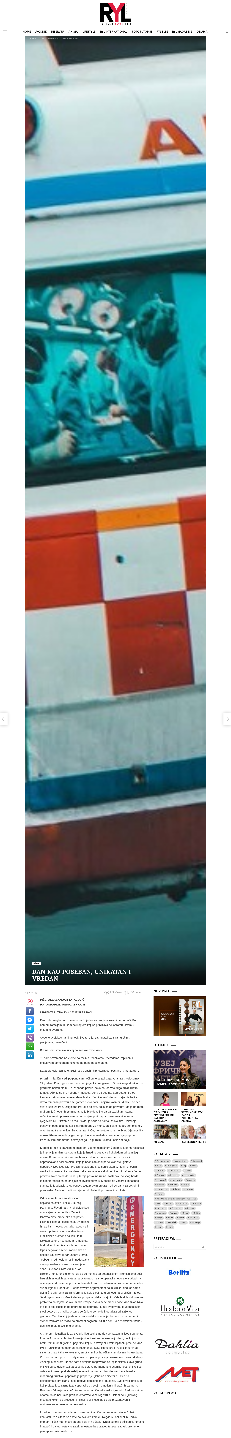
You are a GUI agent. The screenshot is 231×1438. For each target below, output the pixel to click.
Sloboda (161, 1213)
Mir (158, 1204)
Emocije (161, 1175)
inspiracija (177, 1180)
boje (159, 1166)
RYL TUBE (162, 32)
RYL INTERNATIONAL (113, 32)
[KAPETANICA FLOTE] (193, 1131)
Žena (159, 1227)
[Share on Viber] (30, 1038)
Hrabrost (161, 1180)
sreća (159, 1218)
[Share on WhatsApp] (30, 1046)
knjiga (186, 1185)
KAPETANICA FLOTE (193, 1141)
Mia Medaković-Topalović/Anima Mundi (177, 1199)
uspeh (160, 1223)
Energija (174, 1175)
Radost (190, 1208)
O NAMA (201, 32)
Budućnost (172, 1166)
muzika (169, 1204)
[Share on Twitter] (30, 1029)
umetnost (194, 1218)
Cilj (184, 1166)
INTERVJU (57, 32)
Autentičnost (181, 1161)
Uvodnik (172, 1223)
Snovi (186, 1213)
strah (170, 1218)
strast (181, 1218)
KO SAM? (159, 1141)
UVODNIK (41, 32)
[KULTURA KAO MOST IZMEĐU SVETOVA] (180, 1069)
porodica (182, 1204)
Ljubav (160, 1194)
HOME (27, 32)
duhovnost (175, 1171)
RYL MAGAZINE (182, 32)
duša (188, 1171)
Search (203, 1247)
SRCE (197, 1213)
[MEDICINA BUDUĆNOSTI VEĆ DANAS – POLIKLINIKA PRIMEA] (193, 1099)
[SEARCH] (227, 31)
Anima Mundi (163, 1161)
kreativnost (162, 1189)
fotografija (189, 1175)
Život (170, 1227)
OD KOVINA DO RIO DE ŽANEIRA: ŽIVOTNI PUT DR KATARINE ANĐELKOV (165, 1115)
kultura (176, 1189)
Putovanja (176, 1208)
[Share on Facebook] (30, 1011)
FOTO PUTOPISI (142, 32)
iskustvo (191, 1180)
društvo (160, 1171)
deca (194, 1166)
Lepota (189, 1189)
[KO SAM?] (166, 1131)
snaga (174, 1213)
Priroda (197, 1204)
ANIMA (73, 32)
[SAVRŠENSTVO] (4, 719)
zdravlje (196, 1223)
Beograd (197, 1161)
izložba (160, 1185)
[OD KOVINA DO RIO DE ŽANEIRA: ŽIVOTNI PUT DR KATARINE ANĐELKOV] (166, 1099)
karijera (173, 1185)
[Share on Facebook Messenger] (30, 1020)
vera (184, 1223)
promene (161, 1208)
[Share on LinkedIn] (30, 1055)
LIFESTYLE (88, 32)
